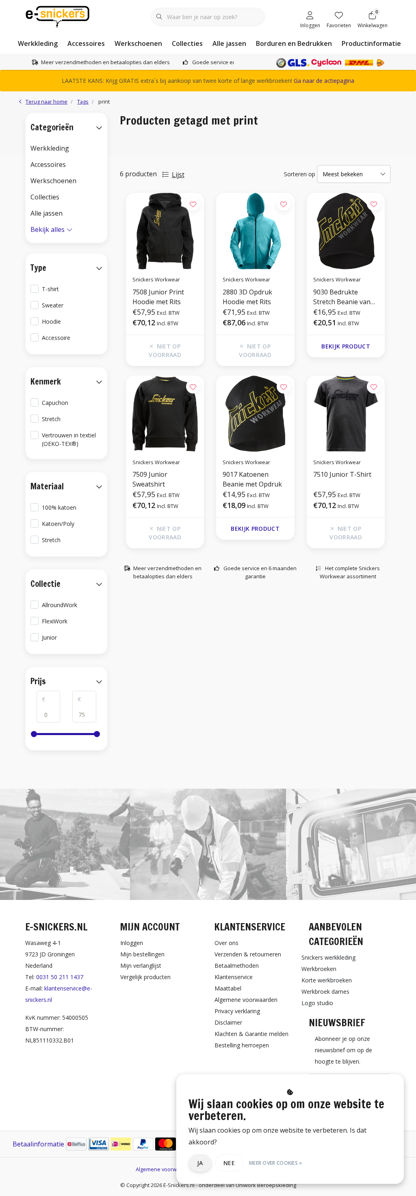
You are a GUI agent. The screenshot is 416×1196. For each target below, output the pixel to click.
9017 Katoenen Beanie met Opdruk (252, 479)
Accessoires (86, 43)
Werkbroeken (318, 969)
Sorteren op (299, 174)
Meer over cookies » (275, 1162)
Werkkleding (38, 43)
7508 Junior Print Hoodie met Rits (158, 297)
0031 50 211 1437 (59, 977)
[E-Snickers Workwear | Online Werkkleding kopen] (57, 15)
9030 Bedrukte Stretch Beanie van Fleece (341, 297)
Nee (229, 1163)
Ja (200, 1163)
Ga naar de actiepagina (324, 80)
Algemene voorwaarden (165, 1169)
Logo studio (317, 1003)
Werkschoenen (138, 43)
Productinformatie (371, 43)
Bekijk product (345, 346)
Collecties (187, 43)
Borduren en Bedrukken (294, 43)
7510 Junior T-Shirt (342, 474)
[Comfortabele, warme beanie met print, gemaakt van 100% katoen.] (255, 414)
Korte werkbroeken (326, 980)
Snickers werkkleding (328, 957)
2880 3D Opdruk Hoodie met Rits (247, 297)
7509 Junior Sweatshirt (149, 479)
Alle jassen (229, 43)
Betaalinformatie (38, 1144)
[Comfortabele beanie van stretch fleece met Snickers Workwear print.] (346, 231)
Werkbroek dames (325, 991)
